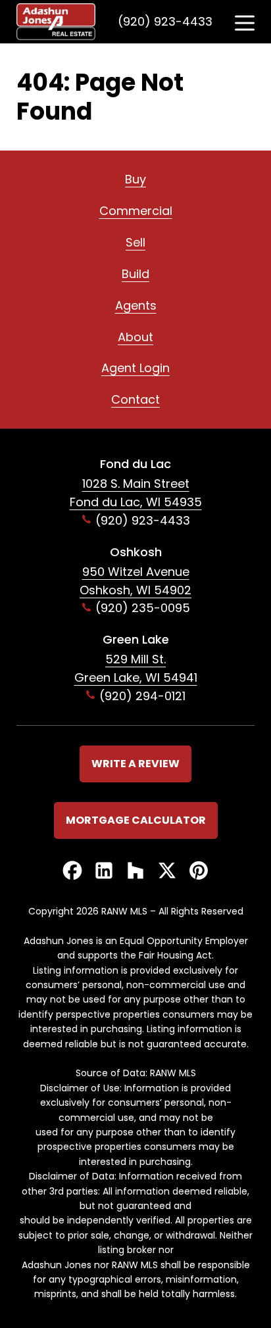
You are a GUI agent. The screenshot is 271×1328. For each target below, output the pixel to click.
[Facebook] (72, 871)
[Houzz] (135, 871)
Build (135, 274)
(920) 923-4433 (165, 21)
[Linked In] (104, 871)
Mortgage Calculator (136, 820)
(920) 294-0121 (142, 696)
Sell (135, 242)
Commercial (135, 210)
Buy (135, 179)
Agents (136, 305)
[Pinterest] (198, 871)
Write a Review (135, 763)
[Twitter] (167, 871)
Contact (135, 399)
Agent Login (135, 368)
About (135, 337)
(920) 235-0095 (142, 608)
